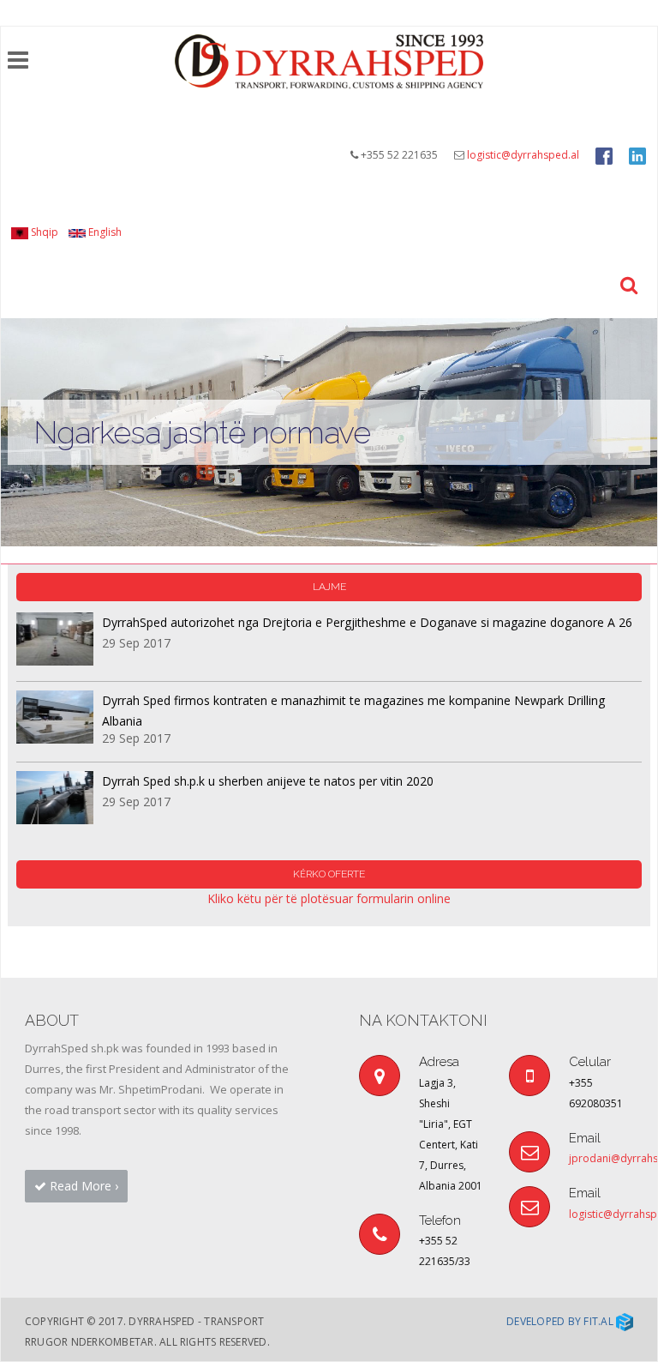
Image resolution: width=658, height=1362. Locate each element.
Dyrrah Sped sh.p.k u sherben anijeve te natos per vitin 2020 (268, 781)
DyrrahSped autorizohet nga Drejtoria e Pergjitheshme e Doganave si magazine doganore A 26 (367, 622)
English (104, 232)
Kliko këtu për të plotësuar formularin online (329, 898)
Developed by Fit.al (561, 1321)
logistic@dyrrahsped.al (523, 155)
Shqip (43, 232)
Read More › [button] (82, 1186)
